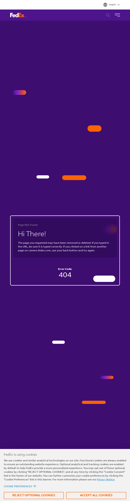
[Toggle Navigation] (117, 15)
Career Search (107, 15)
